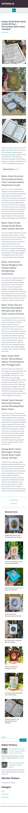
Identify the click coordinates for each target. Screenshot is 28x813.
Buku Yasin (13, 148)
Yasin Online (9, 318)
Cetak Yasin (5, 794)
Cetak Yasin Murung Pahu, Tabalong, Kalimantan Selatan (17, 765)
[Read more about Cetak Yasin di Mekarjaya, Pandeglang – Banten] (14, 655)
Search (4, 737)
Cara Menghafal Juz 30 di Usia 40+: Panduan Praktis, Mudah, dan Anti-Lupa (17, 751)
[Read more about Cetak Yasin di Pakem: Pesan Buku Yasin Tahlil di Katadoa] (14, 681)
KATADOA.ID (8, 3)
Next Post (14, 503)
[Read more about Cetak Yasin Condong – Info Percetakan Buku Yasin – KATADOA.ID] (14, 708)
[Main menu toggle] (14, 10)
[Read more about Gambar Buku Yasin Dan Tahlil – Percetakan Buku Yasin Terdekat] (14, 524)
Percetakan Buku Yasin (9, 154)
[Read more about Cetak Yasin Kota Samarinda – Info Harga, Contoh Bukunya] (14, 576)
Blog (3, 791)
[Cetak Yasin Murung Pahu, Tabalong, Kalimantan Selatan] (4, 765)
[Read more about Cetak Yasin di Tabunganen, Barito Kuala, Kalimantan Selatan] (14, 550)
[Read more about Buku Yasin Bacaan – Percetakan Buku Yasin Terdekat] (14, 629)
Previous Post (14, 500)
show (16, 169)
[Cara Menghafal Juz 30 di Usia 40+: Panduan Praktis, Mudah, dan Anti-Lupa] (4, 751)
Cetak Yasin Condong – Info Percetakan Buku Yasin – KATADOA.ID (12, 721)
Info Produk (5, 797)
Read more (5, 774)
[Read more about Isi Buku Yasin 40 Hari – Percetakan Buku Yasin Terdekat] (14, 603)
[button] (25, 4)
